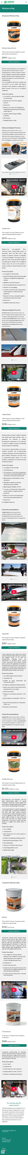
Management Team (6, 1141)
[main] (14, 8)
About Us (4, 1138)
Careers (3, 1148)
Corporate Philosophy (6, 1139)
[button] (2, 2)
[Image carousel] (14, 352)
